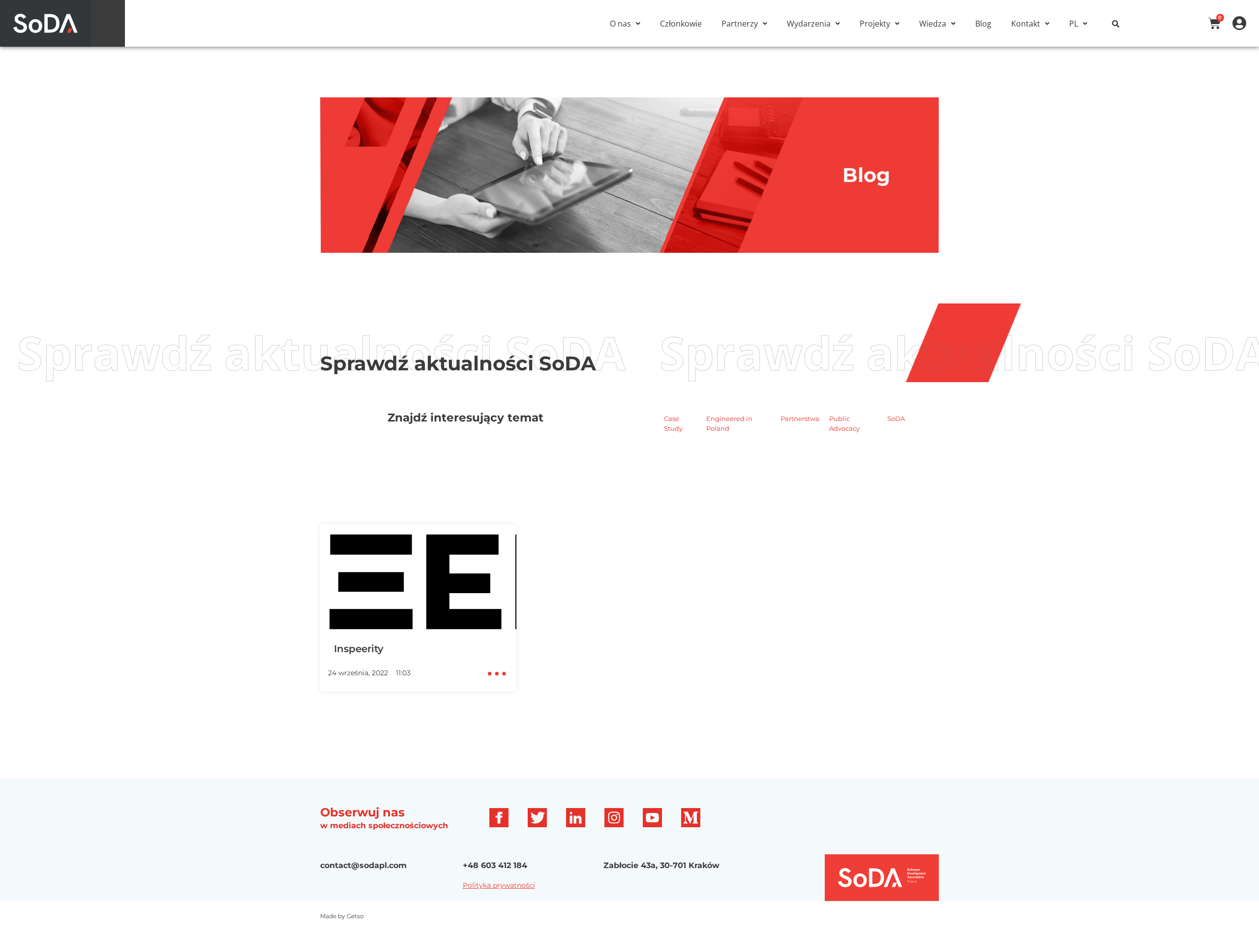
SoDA (896, 418)
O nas (620, 24)
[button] (625, 24)
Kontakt (1025, 24)
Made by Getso (342, 916)
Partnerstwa (799, 418)
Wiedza (932, 24)
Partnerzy (739, 24)
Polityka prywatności (499, 885)
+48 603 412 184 (495, 865)
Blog (983, 24)
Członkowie (681, 24)
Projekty (875, 24)
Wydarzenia (809, 24)
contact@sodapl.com (363, 865)
